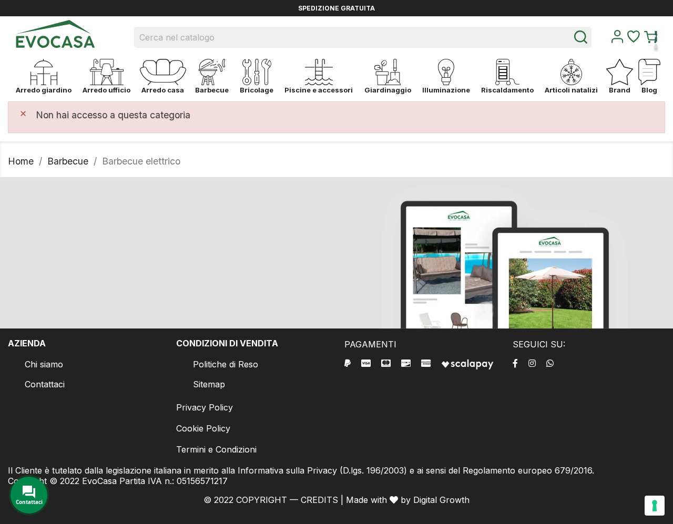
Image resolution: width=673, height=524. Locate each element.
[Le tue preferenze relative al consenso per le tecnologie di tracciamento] (655, 506)
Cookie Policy (203, 428)
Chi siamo (44, 364)
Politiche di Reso (225, 364)
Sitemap (209, 384)
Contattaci (45, 384)
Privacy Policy (204, 407)
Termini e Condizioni (216, 449)
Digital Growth (441, 500)
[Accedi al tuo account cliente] (617, 40)
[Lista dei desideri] (633, 39)
